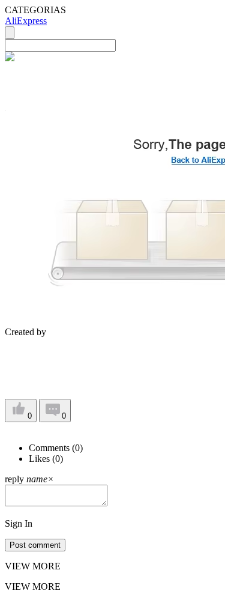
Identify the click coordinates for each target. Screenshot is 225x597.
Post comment (35, 545)
